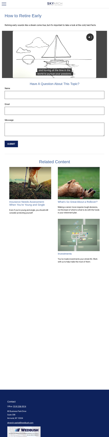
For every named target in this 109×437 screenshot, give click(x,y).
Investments (65, 253)
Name (7, 88)
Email (7, 104)
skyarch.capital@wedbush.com (20, 423)
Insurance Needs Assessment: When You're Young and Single (27, 203)
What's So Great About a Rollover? (78, 201)
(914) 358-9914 (19, 406)
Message (9, 120)
